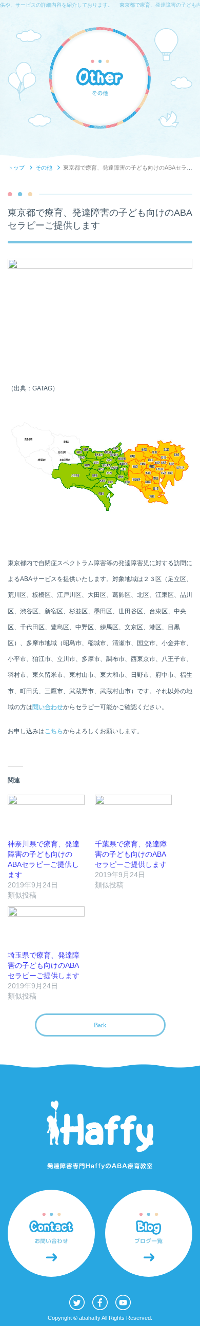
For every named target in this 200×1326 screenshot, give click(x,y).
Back (100, 1025)
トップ (16, 167)
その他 (43, 167)
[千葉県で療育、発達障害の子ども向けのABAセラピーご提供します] (133, 817)
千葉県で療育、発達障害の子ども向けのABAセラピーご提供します (131, 854)
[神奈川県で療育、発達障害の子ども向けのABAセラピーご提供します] (46, 817)
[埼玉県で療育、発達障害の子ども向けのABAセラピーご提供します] (46, 928)
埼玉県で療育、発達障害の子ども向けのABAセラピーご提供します (43, 965)
